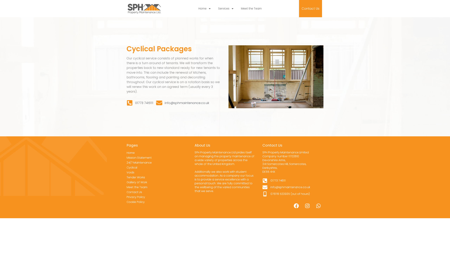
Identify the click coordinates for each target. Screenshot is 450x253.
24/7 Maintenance (139, 163)
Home (202, 9)
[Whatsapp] (318, 206)
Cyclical (132, 168)
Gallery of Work (137, 182)
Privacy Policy (136, 197)
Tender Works (136, 177)
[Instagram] (307, 206)
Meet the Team (251, 9)
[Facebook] (296, 206)
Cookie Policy (136, 202)
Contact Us (134, 192)
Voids (130, 172)
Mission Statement (139, 158)
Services (223, 9)
